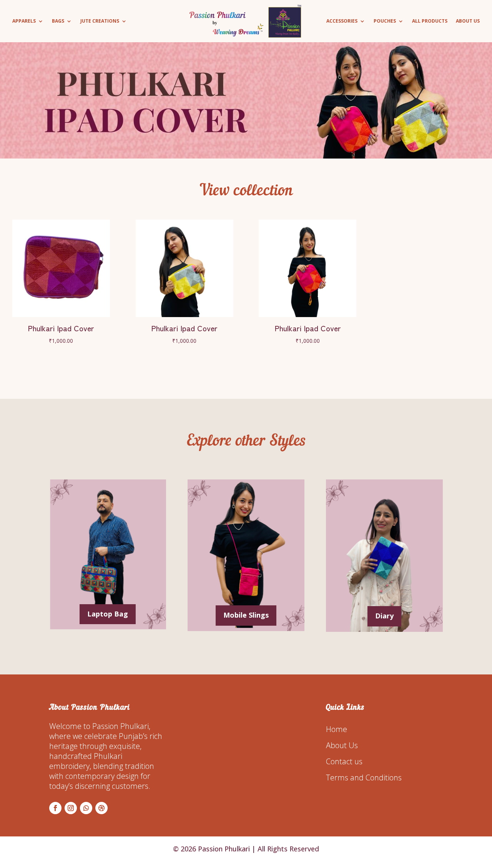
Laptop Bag (107, 613)
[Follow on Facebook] (55, 808)
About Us (468, 21)
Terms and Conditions (364, 777)
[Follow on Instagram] (71, 808)
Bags (58, 21)
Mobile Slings (246, 615)
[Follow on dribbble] (101, 808)
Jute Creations (99, 21)
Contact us (344, 761)
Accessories (341, 21)
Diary (384, 615)
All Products (429, 21)
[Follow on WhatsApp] (86, 808)
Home (336, 729)
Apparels (24, 21)
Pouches (385, 21)
